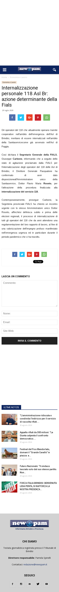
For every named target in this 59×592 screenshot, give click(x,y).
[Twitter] (38, 584)
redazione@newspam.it (35, 564)
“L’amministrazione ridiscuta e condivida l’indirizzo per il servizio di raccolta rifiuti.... (38, 418)
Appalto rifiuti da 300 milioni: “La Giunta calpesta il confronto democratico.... (36, 435)
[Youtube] (46, 584)
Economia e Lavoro (9, 82)
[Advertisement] (29, 34)
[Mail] (29, 584)
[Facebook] (12, 584)
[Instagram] (21, 584)
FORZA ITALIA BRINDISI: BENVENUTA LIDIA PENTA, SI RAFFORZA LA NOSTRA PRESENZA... (38, 486)
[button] (54, 70)
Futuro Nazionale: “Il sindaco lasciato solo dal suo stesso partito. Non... (38, 469)
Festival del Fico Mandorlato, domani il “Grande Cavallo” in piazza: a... (35, 452)
